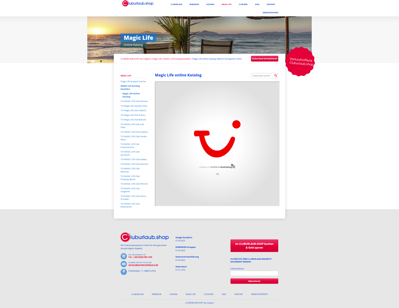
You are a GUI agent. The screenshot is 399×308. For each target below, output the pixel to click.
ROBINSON (194, 4)
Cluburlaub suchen (275, 75)
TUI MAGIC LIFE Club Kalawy (134, 159)
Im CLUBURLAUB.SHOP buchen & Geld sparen (254, 245)
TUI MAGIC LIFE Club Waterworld (130, 205)
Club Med (243, 4)
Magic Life (226, 4)
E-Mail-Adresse (237, 268)
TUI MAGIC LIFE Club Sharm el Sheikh (133, 198)
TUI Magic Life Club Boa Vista (134, 105)
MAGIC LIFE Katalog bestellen (177, 58)
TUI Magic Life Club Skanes (133, 115)
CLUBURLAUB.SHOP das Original (136, 58)
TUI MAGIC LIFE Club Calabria (134, 131)
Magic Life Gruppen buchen (133, 81)
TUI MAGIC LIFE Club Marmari (134, 164)
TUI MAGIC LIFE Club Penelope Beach (130, 178)
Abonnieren (254, 281)
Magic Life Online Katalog (131, 95)
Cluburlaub (176, 4)
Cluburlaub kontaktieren (264, 58)
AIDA (257, 4)
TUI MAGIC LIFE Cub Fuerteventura (130, 146)
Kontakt (271, 4)
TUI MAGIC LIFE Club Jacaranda (130, 153)
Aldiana (210, 4)
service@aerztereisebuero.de (143, 264)
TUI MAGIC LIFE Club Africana (134, 101)
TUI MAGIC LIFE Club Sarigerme (130, 190)
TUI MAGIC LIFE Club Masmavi (130, 170)
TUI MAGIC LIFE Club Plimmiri (134, 183)
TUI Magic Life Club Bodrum (133, 119)
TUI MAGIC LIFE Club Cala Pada (132, 126)
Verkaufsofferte (270, 12)
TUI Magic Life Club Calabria (133, 110)
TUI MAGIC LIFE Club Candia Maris (134, 138)
